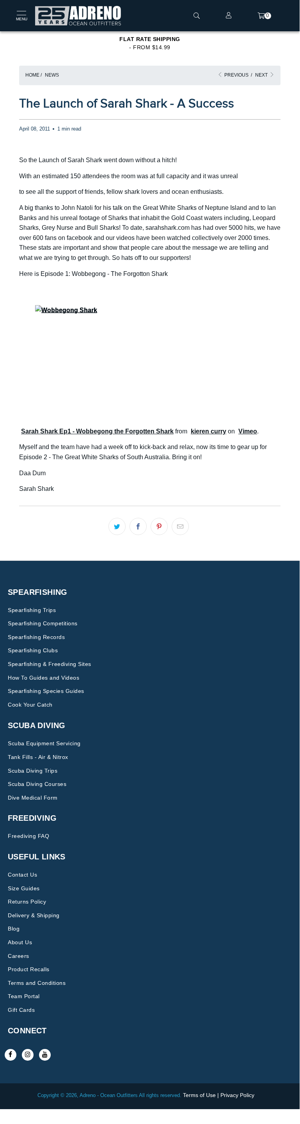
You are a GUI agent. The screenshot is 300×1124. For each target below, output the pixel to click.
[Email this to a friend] (180, 526)
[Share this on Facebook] (138, 526)
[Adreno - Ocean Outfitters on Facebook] (10, 1055)
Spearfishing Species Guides (46, 691)
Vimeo (247, 431)
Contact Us (22, 875)
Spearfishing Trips (32, 610)
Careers (18, 956)
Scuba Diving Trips (32, 771)
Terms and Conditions (37, 983)
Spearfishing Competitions (43, 623)
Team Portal (24, 996)
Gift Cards (21, 1010)
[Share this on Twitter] (117, 526)
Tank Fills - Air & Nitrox (38, 757)
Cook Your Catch (30, 705)
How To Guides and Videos (43, 678)
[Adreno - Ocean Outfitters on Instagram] (28, 1055)
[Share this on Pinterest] (159, 526)
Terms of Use (199, 1095)
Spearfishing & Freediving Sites (49, 664)
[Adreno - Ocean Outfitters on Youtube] (45, 1055)
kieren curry (208, 431)
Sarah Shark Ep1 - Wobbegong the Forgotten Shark (97, 431)
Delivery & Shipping (34, 915)
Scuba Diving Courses (37, 784)
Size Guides (24, 888)
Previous (236, 75)
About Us (20, 942)
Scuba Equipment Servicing (44, 743)
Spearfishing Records (36, 637)
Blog (14, 928)
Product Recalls (29, 969)
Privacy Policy (237, 1095)
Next (262, 75)
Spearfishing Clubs (33, 650)
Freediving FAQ (28, 836)
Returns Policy (27, 901)
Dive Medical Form (33, 798)
